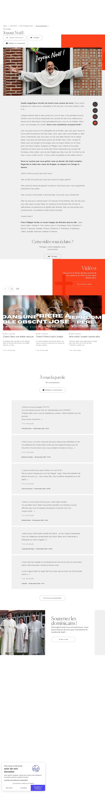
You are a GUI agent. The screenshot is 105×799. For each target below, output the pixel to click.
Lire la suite (11, 350)
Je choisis (23, 788)
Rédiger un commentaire (16, 43)
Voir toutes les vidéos (84, 284)
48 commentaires (41, 26)
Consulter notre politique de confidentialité (16, 780)
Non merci (9, 788)
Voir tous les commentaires (52, 598)
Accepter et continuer (38, 788)
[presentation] (11, 288)
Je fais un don (63, 639)
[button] (17, 288)
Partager (36, 37)
